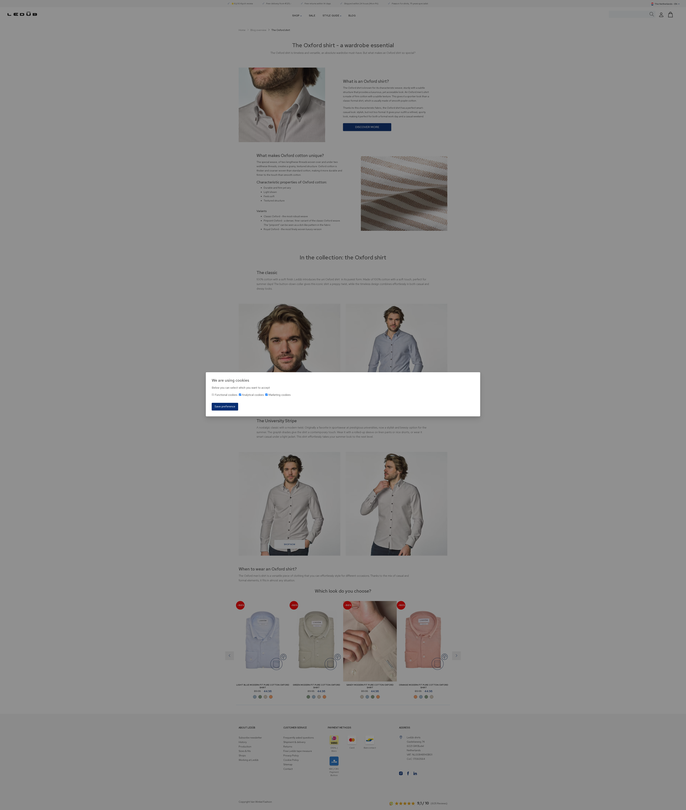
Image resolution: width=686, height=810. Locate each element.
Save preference (225, 406)
